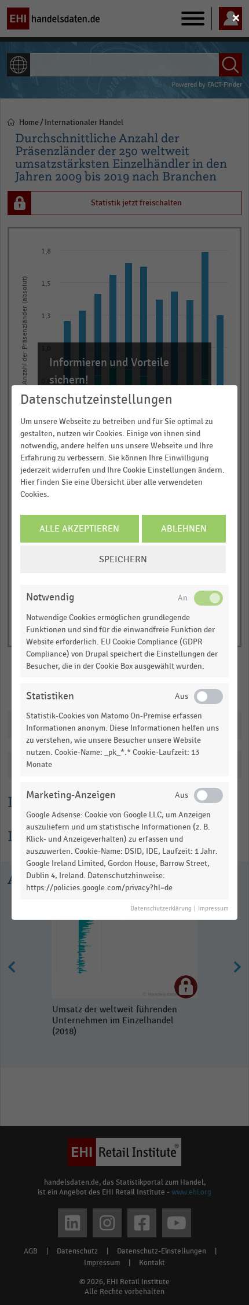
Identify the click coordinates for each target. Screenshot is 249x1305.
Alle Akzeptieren (79, 529)
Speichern (123, 559)
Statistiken (50, 696)
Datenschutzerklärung (161, 908)
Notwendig (50, 597)
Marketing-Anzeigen (71, 795)
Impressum (213, 908)
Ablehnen (184, 529)
